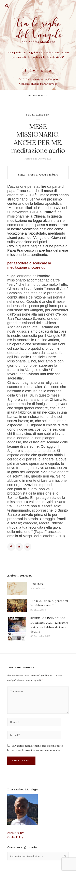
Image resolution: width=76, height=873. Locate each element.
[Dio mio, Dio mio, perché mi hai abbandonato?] (17, 605)
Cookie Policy (15, 837)
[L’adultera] (17, 588)
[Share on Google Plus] (27, 547)
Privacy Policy (15, 832)
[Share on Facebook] (11, 547)
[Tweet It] (19, 547)
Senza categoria (38, 115)
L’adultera (37, 584)
